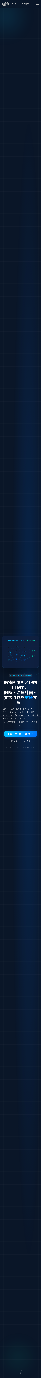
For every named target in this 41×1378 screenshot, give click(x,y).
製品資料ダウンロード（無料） (19, 734)
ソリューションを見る (22, 741)
